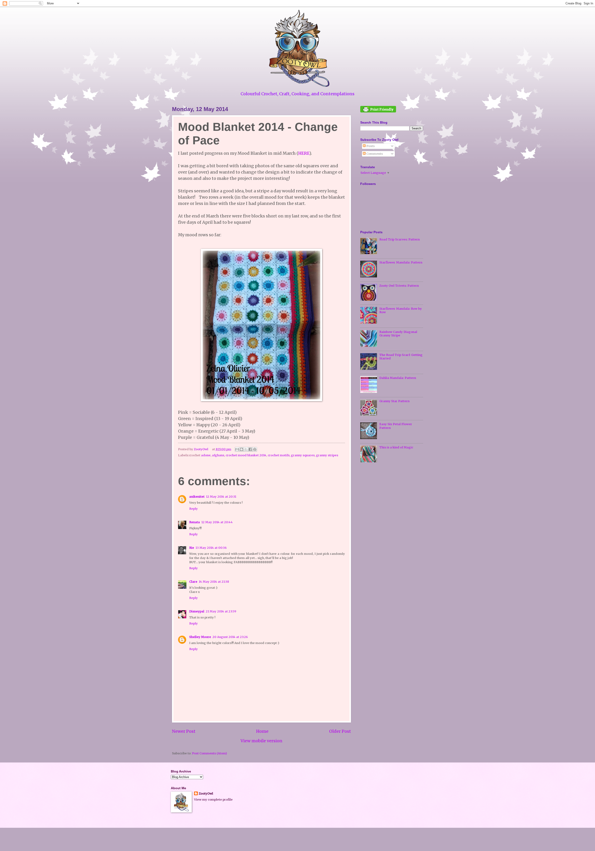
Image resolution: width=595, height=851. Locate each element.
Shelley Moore (200, 637)
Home (262, 731)
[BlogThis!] (241, 449)
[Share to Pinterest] (254, 449)
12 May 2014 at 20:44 (217, 522)
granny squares (303, 455)
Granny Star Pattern (394, 401)
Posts (370, 146)
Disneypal (196, 611)
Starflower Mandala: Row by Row (400, 310)
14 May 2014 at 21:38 (214, 582)
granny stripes (327, 455)
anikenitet (197, 497)
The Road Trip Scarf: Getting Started (401, 356)
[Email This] (237, 449)
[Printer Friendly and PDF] (378, 111)
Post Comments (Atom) (209, 753)
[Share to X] (246, 449)
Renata (194, 522)
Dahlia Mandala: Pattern (397, 378)
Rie (191, 548)
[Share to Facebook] (250, 449)
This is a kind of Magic (396, 447)
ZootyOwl (206, 793)
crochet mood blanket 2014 (246, 455)
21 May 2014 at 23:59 (221, 611)
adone (206, 455)
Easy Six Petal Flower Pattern (395, 426)
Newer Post (183, 731)
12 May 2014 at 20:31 (221, 497)
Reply (193, 509)
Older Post (340, 731)
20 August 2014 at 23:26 (230, 637)
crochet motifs (279, 455)
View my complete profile (213, 800)
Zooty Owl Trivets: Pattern (399, 286)
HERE (303, 153)
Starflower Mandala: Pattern (400, 262)
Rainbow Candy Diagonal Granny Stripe (398, 333)
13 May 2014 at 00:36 (211, 548)
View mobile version (261, 740)
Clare (193, 582)
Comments (374, 154)
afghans (218, 455)
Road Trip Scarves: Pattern (399, 239)
